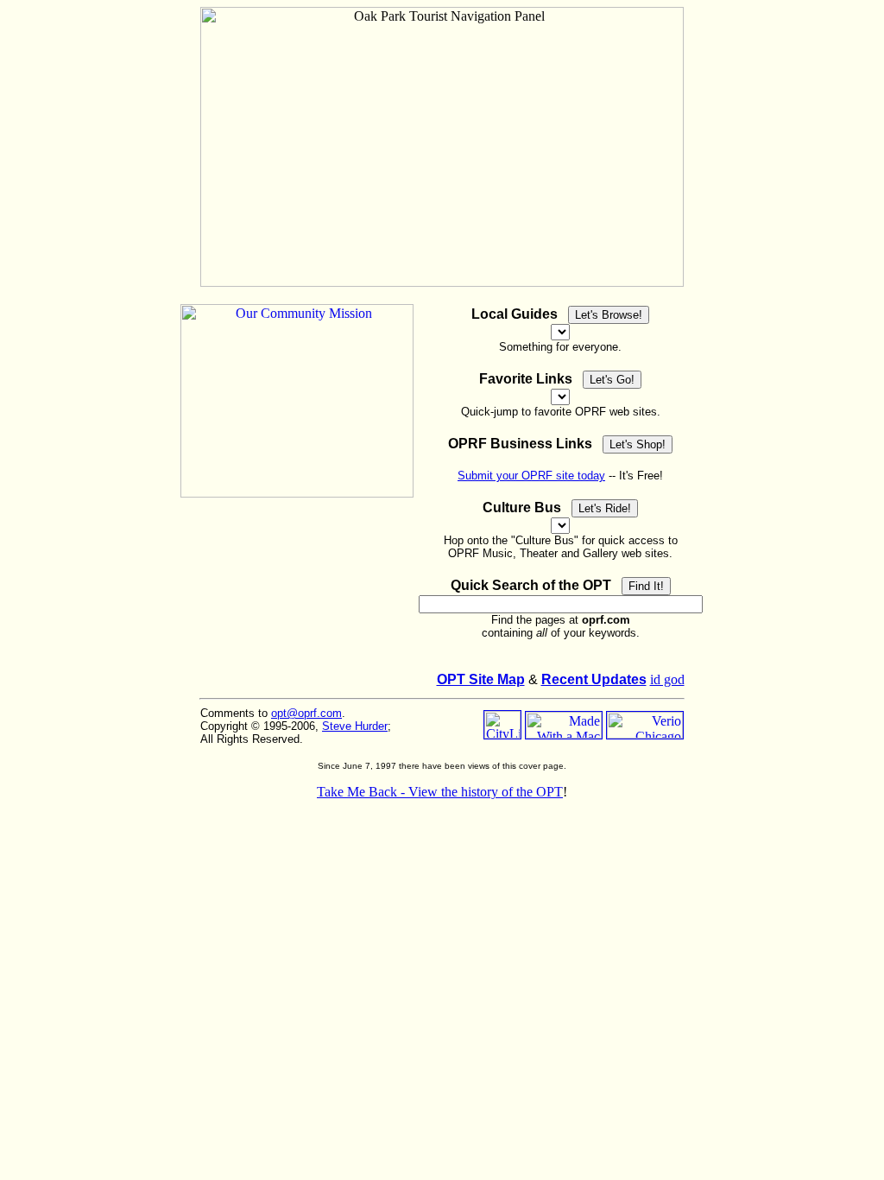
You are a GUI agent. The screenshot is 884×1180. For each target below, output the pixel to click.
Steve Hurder (355, 726)
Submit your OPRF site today (531, 475)
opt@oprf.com (306, 713)
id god (667, 679)
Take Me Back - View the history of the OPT (440, 791)
